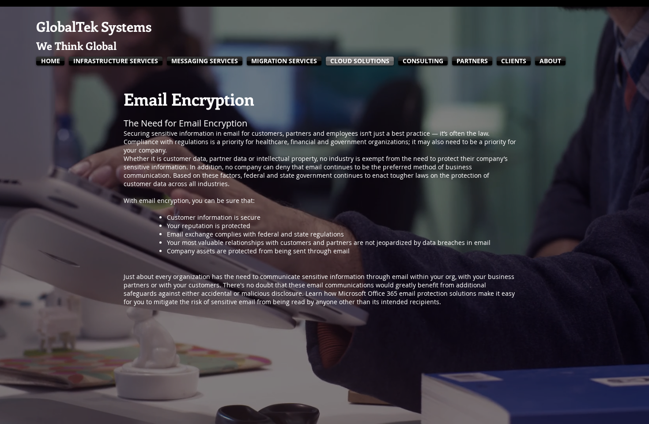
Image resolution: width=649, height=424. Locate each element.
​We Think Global (76, 45)
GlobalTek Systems (93, 26)
